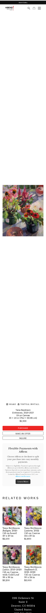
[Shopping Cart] (34, 8)
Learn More (23, 482)
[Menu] (39, 8)
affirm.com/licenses (22, 476)
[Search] (29, 8)
